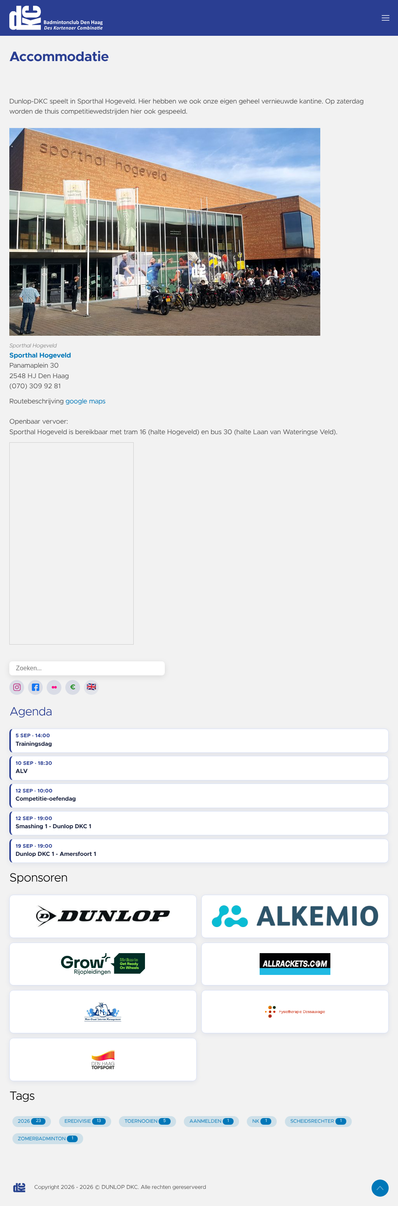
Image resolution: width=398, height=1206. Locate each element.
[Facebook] (35, 687)
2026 (29, 1121)
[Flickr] (54, 687)
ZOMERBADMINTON (45, 1138)
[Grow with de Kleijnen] (103, 964)
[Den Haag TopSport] (103, 1059)
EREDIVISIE (83, 1121)
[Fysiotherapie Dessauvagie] (295, 1011)
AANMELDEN (209, 1121)
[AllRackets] (295, 964)
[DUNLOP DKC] (189, 18)
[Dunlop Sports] (103, 916)
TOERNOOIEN (145, 1121)
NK (259, 1121)
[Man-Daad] (103, 1011)
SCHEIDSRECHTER (316, 1121)
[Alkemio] (295, 916)
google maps (86, 401)
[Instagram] (16, 687)
